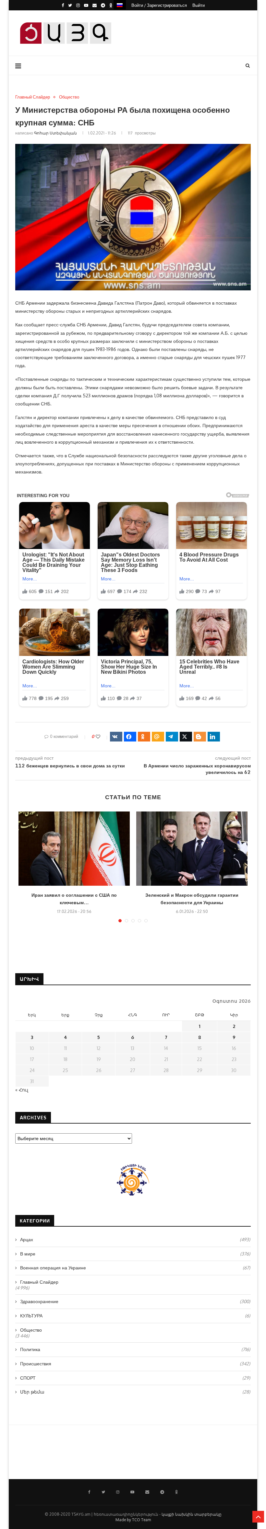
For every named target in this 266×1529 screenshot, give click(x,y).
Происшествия (135, 1363)
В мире (135, 1253)
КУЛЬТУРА (135, 1315)
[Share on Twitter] (186, 736)
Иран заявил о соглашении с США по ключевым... (74, 898)
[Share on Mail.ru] (158, 736)
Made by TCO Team (133, 1519)
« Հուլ (21, 1089)
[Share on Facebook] (130, 736)
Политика (135, 1349)
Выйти (198, 5)
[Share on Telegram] (172, 736)
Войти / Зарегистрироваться (159, 5)
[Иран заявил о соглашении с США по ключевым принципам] (74, 848)
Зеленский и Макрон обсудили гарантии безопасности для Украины (191, 898)
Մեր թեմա (135, 1392)
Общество (69, 97)
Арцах (135, 1239)
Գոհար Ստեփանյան (55, 133)
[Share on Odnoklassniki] (144, 736)
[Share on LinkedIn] (214, 736)
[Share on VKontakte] (116, 736)
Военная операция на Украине (135, 1267)
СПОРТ (135, 1378)
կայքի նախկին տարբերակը (192, 1514)
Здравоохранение (135, 1301)
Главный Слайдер (32, 97)
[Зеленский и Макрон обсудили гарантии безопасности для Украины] (192, 848)
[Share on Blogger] (200, 736)
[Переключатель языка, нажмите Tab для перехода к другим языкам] (120, 4)
